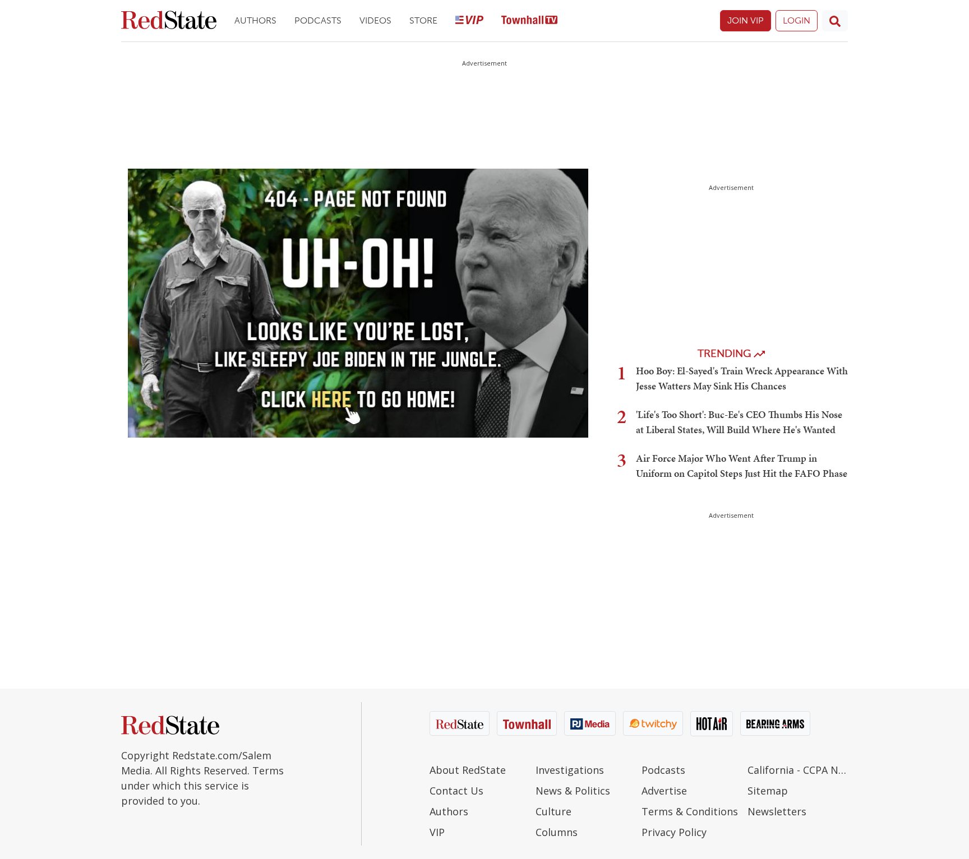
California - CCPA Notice (797, 770)
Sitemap (767, 790)
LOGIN (796, 20)
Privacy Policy (674, 832)
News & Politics (573, 790)
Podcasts (318, 20)
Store (423, 20)
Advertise (664, 790)
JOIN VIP (745, 20)
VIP (437, 832)
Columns (557, 832)
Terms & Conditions (690, 811)
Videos (375, 20)
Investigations (570, 770)
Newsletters (776, 811)
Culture (553, 811)
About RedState (468, 770)
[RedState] (168, 21)
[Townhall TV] (529, 21)
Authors (255, 20)
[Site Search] (835, 20)
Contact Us (456, 790)
